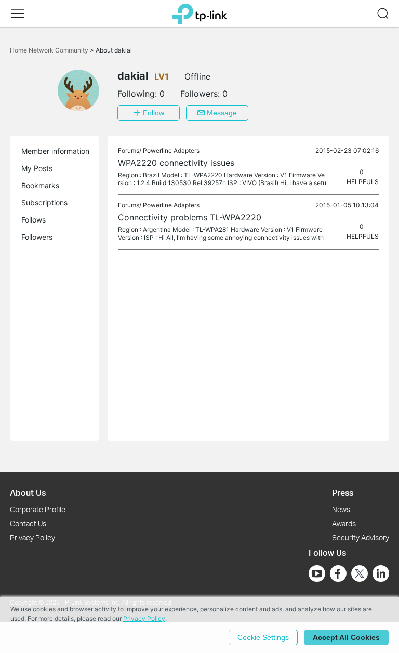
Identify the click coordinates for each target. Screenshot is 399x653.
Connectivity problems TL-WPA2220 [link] (189, 217)
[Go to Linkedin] (381, 573)
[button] (17, 13)
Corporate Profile (37, 509)
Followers (36, 236)
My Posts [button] (36, 168)
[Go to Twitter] (359, 574)
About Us (28, 492)
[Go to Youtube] (317, 573)
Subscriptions (44, 202)
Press (342, 492)
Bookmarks (40, 185)
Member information (55, 151)
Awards (344, 523)
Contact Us (28, 523)
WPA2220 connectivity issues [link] (176, 163)
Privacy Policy (32, 537)
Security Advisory (360, 537)
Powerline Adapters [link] (171, 150)
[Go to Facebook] (338, 573)
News (341, 509)
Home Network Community (50, 50)
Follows (33, 219)
